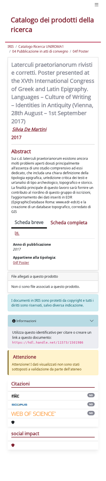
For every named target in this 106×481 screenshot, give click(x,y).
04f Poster (81, 51)
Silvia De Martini (29, 129)
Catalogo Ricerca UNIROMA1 (41, 46)
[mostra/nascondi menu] (96, 5)
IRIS (11, 46)
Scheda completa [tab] (69, 222)
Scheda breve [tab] (29, 222)
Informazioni (26, 320)
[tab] (17, 233)
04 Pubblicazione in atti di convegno (40, 51)
